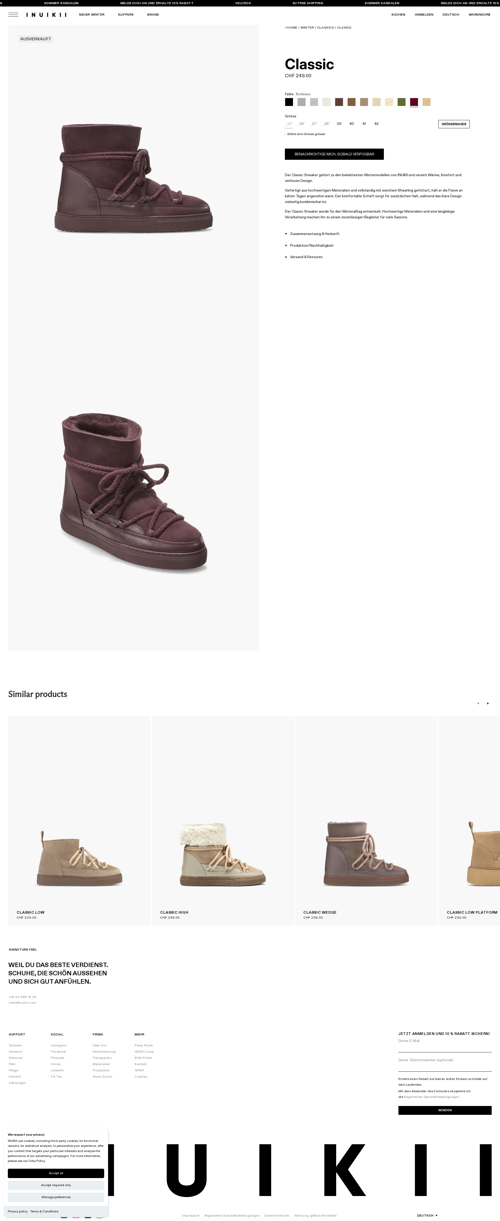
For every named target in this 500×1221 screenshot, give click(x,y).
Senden (445, 1110)
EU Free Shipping (308, 3)
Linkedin (57, 1070)
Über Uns (100, 1045)
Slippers (126, 15)
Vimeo (56, 1064)
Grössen (15, 1045)
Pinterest (57, 1058)
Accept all (56, 1173)
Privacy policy (18, 1211)
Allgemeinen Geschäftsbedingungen (431, 1097)
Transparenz (102, 1058)
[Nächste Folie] (488, 703)
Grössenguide (454, 124)
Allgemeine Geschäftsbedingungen (232, 1216)
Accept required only (56, 1185)
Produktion (101, 1070)
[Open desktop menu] (13, 15)
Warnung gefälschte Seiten (315, 1216)
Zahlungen (17, 1083)
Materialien (101, 1064)
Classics (325, 28)
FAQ (12, 1064)
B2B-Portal (143, 1058)
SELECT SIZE (133, 725)
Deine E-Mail (409, 1041)
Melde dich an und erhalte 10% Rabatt (157, 3)
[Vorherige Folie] (478, 703)
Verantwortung (104, 1052)
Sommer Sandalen (61, 3)
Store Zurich (102, 1077)
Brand (153, 15)
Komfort (15, 1077)
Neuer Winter (91, 15)
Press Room (144, 1045)
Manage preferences (56, 1197)
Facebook (58, 1052)
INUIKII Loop (144, 1052)
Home (292, 28)
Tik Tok (56, 1077)
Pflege (13, 1070)
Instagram (59, 1045)
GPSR (139, 1070)
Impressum (190, 1216)
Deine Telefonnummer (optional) (425, 1060)
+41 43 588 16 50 (23, 997)
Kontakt (141, 1064)
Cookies (141, 1077)
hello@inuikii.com (22, 1003)
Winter (307, 28)
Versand (15, 1052)
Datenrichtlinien (277, 1216)
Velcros (243, 3)
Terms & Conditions (44, 1211)
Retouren (16, 1058)
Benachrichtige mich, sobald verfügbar (334, 154)
